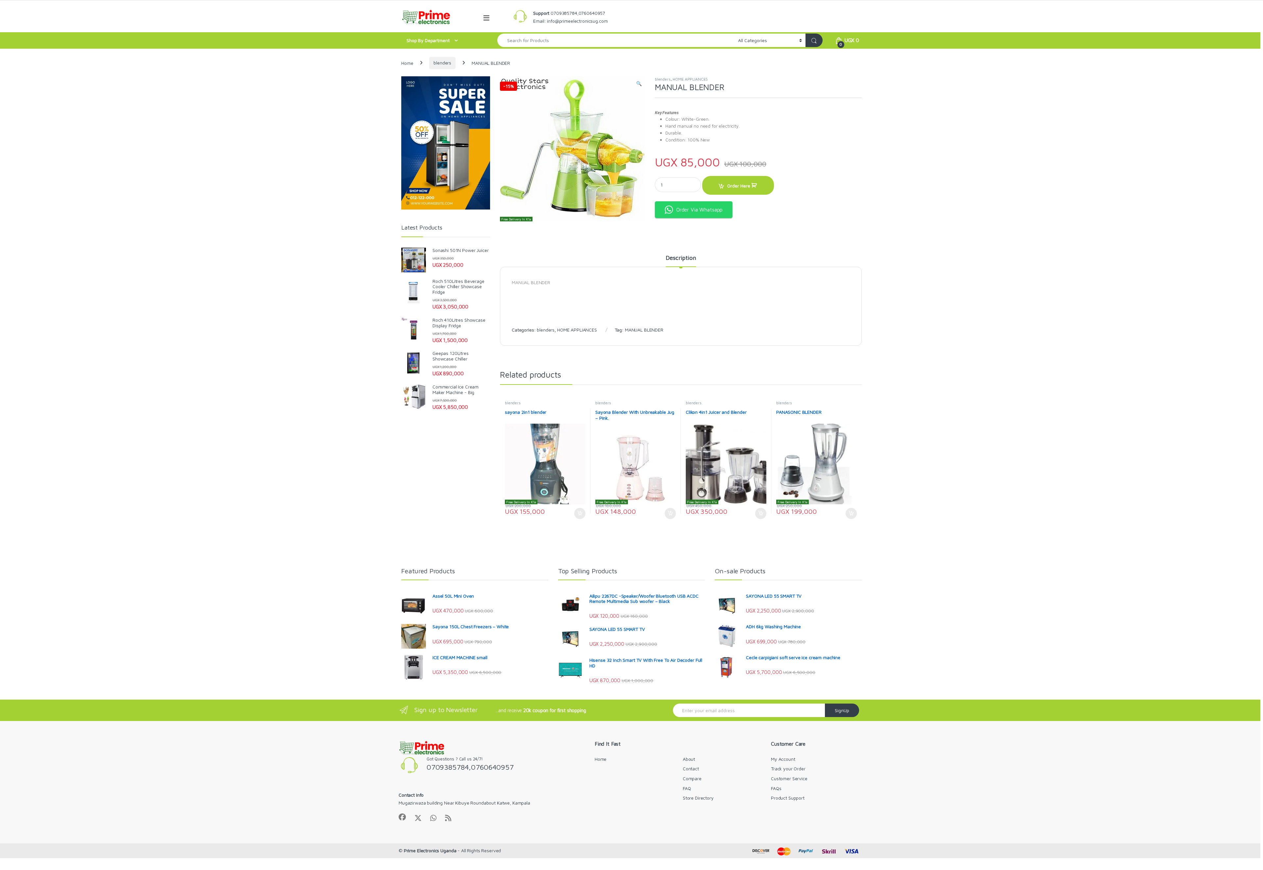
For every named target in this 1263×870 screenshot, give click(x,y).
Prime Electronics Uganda (430, 850)
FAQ (687, 788)
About (689, 759)
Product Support (788, 798)
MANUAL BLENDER (644, 330)
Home (407, 62)
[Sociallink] (402, 817)
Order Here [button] (576, 513)
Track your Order (788, 768)
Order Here (738, 185)
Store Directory (698, 798)
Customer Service (789, 778)
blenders (442, 62)
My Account (783, 759)
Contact (691, 768)
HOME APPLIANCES (690, 79)
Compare (692, 778)
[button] (639, 83)
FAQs (776, 788)
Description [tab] (681, 258)
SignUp (842, 710)
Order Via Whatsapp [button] (699, 209)
